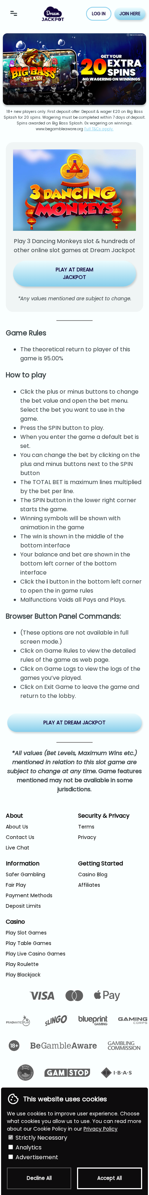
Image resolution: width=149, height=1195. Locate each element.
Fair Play (16, 885)
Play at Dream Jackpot (74, 273)
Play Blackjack (23, 974)
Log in (99, 13)
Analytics (28, 1147)
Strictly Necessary (40, 1137)
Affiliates (89, 885)
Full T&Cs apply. (99, 129)
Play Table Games (28, 943)
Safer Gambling (25, 874)
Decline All (39, 1178)
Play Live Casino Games (35, 953)
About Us (17, 826)
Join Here (129, 13)
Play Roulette (22, 964)
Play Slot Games (26, 932)
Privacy (87, 837)
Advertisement (36, 1157)
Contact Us (20, 837)
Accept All (109, 1178)
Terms (86, 826)
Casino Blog (92, 874)
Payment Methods (29, 895)
